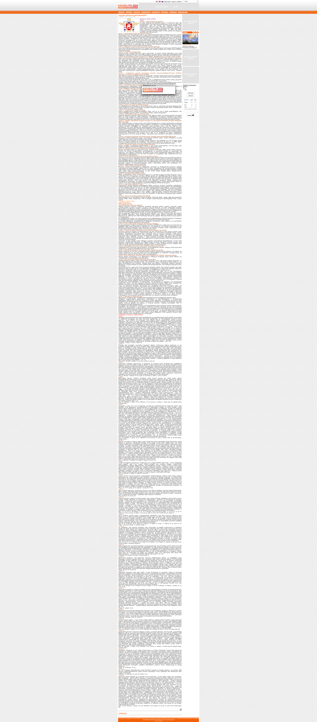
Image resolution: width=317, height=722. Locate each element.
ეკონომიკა (173, 12)
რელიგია (136, 12)
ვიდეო (185, 32)
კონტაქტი (179, 1)
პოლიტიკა (164, 12)
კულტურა (129, 12)
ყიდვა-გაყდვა (167, 1)
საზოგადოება (146, 12)
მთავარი (122, 12)
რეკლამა (174, 1)
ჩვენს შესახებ (183, 12)
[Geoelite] (128, 6)
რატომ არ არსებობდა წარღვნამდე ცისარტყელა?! (189, 47)
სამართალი (156, 12)
